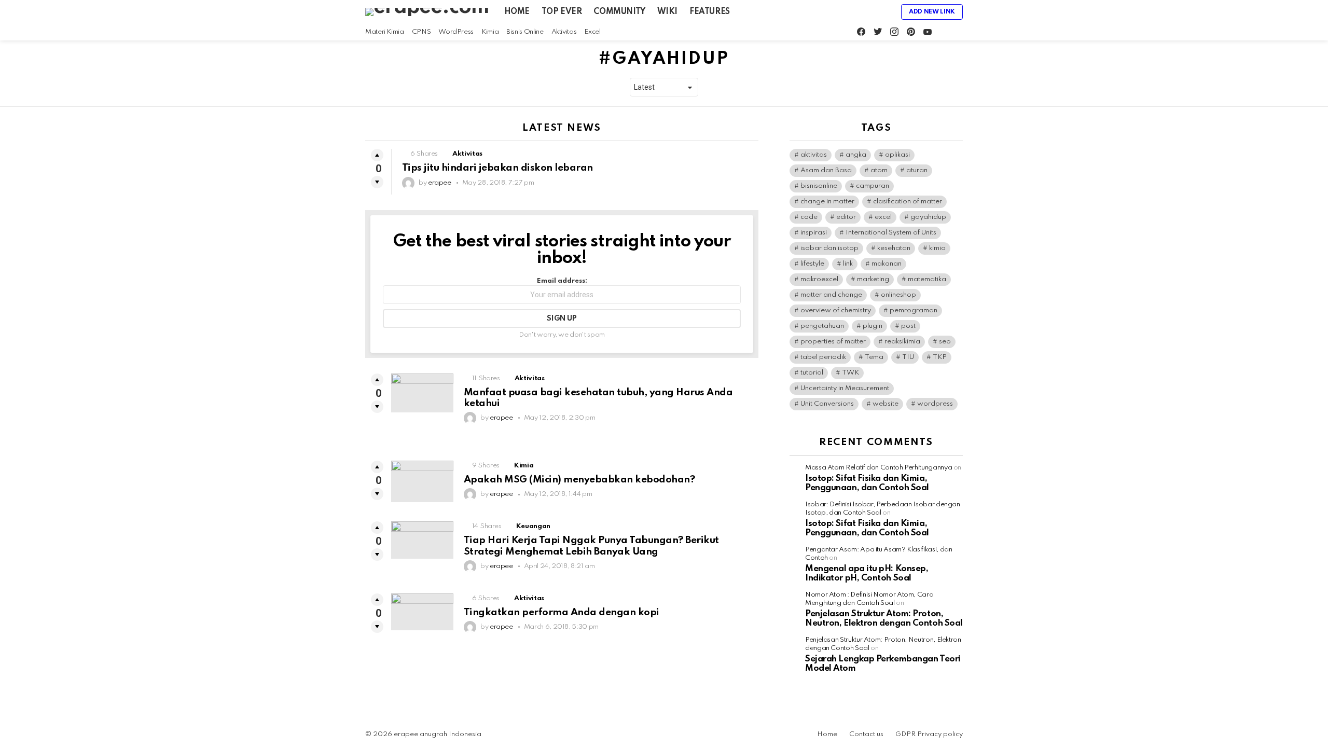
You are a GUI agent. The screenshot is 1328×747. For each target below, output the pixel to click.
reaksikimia (902, 341)
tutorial (811, 372)
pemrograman (913, 310)
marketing (873, 279)
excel (883, 217)
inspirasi (813, 232)
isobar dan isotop (829, 248)
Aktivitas (564, 32)
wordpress (935, 403)
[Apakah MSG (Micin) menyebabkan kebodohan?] (422, 481)
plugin (872, 326)
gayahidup (928, 217)
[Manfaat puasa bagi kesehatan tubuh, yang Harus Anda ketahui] (422, 393)
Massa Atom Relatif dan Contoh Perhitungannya (878, 467)
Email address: (562, 281)
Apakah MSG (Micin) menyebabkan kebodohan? (579, 480)
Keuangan (533, 526)
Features (709, 12)
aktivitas (813, 154)
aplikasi (897, 154)
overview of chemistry (835, 310)
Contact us (866, 734)
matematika (927, 279)
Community (619, 12)
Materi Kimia (384, 32)
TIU (908, 357)
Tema (874, 357)
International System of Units (891, 232)
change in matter (827, 201)
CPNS (421, 32)
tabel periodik (823, 357)
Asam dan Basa (826, 170)
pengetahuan (822, 326)
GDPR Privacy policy (929, 734)
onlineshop (898, 295)
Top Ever (562, 12)
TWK (850, 372)
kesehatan (893, 248)
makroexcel (819, 279)
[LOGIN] (884, 12)
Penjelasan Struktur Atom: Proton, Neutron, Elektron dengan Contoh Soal (884, 619)
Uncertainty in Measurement (844, 388)
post (908, 326)
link (848, 263)
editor (846, 217)
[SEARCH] (959, 32)
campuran (872, 186)
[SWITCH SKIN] (945, 32)
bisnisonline (818, 186)
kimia (937, 248)
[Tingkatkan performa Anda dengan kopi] (422, 612)
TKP (940, 357)
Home (517, 12)
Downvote (377, 182)
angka (856, 154)
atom (879, 170)
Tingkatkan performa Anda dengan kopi (561, 612)
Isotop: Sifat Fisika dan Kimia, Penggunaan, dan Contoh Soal (867, 483)
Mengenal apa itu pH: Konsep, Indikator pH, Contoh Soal (866, 573)
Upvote (377, 155)
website (885, 403)
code (809, 217)
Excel (592, 32)
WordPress (456, 32)
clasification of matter (907, 201)
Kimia (490, 32)
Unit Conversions (827, 403)
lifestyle (812, 263)
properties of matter (833, 341)
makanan (887, 263)
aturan (917, 170)
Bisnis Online (524, 32)
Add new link (932, 12)
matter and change (831, 295)
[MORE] (750, 155)
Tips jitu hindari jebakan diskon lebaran (497, 168)
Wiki (667, 12)
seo (945, 341)
